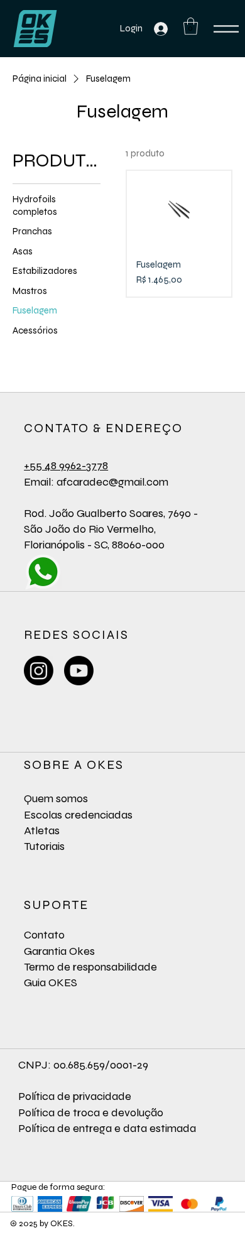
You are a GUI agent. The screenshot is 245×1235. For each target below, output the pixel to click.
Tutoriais (44, 846)
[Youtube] (79, 670)
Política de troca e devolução (90, 1112)
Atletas (42, 830)
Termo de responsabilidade (90, 967)
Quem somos (56, 798)
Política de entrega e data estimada (107, 1128)
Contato (44, 935)
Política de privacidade (74, 1096)
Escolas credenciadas (78, 815)
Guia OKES (50, 982)
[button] (190, 26)
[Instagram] (38, 670)
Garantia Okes (59, 951)
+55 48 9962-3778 (66, 465)
